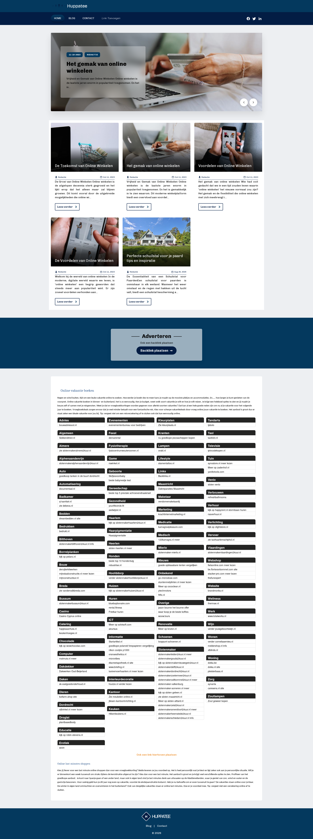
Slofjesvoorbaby (117, 476)
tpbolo (211, 425)
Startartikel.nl (115, 641)
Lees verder (65, 206)
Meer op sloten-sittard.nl (170, 701)
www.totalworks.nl (217, 616)
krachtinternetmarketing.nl (171, 514)
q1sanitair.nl (65, 501)
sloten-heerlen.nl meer (120, 548)
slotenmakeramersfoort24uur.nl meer (177, 709)
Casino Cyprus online (70, 616)
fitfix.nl (161, 594)
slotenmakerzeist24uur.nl (171, 705)
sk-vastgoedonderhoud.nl (72, 684)
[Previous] (244, 102)
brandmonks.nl (215, 590)
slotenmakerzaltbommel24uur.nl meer (177, 679)
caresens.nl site (216, 688)
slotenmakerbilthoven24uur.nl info (76, 543)
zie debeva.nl (66, 505)
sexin (62, 747)
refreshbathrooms (217, 497)
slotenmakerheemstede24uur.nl (174, 713)
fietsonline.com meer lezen (222, 565)
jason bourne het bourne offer (173, 607)
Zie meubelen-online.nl (120, 696)
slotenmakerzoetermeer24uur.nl (174, 675)
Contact (88, 18)
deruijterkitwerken (68, 569)
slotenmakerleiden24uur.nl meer (175, 654)
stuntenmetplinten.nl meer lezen (174, 582)
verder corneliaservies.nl (220, 641)
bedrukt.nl (64, 531)
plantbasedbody (67, 722)
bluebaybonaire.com (119, 603)
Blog (72, 18)
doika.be (212, 662)
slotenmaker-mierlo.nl (169, 552)
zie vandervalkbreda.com (72, 590)
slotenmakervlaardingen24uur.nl (224, 552)
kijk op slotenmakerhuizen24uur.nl (126, 590)
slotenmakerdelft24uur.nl (171, 667)
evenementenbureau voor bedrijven (127, 425)
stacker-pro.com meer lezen (222, 573)
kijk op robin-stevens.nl (71, 734)
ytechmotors (164, 590)
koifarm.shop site (68, 696)
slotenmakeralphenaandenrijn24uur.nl (78, 463)
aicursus (113, 628)
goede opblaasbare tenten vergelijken (177, 565)
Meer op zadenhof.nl (218, 467)
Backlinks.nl (164, 476)
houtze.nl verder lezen (120, 684)
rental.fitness (115, 607)
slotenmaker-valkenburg (170, 684)
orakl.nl (162, 450)
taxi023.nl (213, 437)
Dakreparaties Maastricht (171, 488)
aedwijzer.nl (115, 509)
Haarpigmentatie (117, 535)
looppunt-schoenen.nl (169, 641)
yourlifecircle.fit (116, 505)
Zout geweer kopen (218, 701)
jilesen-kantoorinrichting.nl (122, 701)
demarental (114, 437)
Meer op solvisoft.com (120, 624)
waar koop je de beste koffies (173, 611)
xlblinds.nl (213, 650)
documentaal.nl (67, 488)
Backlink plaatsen (156, 350)
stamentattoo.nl (166, 463)
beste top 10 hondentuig (121, 560)
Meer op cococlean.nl (169, 586)
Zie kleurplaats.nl (167, 425)
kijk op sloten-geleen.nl (170, 692)
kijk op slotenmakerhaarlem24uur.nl (127, 522)
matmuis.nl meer (67, 658)
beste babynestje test (120, 480)
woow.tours (164, 616)
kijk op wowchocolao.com (72, 645)
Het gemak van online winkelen (97, 67)
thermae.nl (213, 603)
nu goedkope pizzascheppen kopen (176, 437)
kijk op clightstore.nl (218, 526)
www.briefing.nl (116, 667)
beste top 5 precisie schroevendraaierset (130, 493)
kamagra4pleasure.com (170, 526)
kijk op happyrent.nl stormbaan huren (227, 509)
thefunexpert (214, 577)
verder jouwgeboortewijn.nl (222, 628)
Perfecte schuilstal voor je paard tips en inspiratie (155, 258)
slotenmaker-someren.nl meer (173, 688)
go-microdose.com (168, 577)
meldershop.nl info (217, 645)
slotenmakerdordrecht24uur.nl (173, 671)
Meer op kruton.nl (167, 628)
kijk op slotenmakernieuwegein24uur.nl (178, 662)
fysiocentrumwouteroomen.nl (124, 450)
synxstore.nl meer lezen (220, 463)
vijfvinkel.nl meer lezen (70, 709)
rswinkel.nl (114, 463)
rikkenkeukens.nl (117, 713)
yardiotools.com (216, 471)
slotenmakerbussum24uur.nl (73, 603)
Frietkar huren (116, 611)
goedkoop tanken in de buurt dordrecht (79, 476)
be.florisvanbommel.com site (222, 569)
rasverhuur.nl (214, 514)
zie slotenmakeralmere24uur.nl (75, 450)
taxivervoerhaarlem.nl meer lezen (126, 671)
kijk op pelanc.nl (67, 556)
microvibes (114, 658)
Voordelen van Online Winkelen (225, 166)
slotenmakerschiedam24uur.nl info (176, 717)
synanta (212, 684)
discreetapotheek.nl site (121, 662)
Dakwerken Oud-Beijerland (73, 671)
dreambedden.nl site (69, 518)
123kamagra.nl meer (169, 539)
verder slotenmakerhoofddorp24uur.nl (128, 577)
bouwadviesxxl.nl (68, 425)
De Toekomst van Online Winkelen (84, 166)
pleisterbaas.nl (215, 671)
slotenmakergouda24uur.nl (172, 658)
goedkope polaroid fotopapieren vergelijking (131, 645)
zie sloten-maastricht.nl (170, 696)
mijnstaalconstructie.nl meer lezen (76, 573)
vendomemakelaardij (169, 501)
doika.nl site (214, 667)
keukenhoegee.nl (68, 633)
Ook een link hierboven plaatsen (157, 754)
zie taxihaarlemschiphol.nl (221, 539)
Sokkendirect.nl (67, 437)
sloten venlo (214, 484)
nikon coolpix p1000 (119, 650)
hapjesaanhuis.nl (68, 628)
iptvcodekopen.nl (216, 450)
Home (57, 18)
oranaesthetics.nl (117, 654)
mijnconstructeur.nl (69, 577)
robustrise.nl (115, 565)
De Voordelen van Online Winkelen (84, 260)
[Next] (253, 102)
